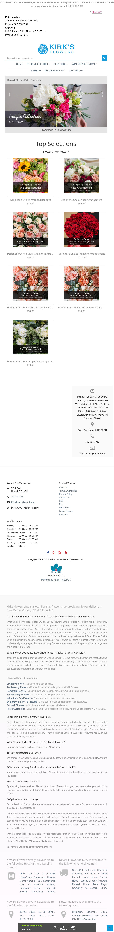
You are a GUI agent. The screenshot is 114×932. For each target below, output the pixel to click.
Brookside (77, 901)
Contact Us (64, 487)
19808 (30, 909)
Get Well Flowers (15, 695)
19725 (23, 909)
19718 (51, 905)
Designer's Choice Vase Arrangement (81, 189)
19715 (23, 905)
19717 (42, 905)
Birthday (35, 70)
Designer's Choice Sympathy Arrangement (30, 351)
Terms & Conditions (68, 480)
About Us (63, 477)
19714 (51, 901)
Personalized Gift (16, 698)
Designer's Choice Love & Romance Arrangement (30, 243)
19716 (32, 905)
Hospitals (63, 504)
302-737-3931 (17, 486)
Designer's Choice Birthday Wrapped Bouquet (30, 297)
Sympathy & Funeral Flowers (22, 691)
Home (19, 63)
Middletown (87, 905)
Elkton (104, 901)
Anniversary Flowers (18, 677)
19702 (23, 901)
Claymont (91, 901)
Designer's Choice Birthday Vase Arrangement (81, 297)
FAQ (61, 490)
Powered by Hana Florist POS (56, 569)
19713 (42, 901)
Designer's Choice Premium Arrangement (81, 243)
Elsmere (76, 905)
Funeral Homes (66, 500)
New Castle (101, 905)
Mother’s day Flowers (18, 684)
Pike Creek (77, 909)
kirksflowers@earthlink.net (23, 492)
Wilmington (89, 909)
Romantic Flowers (16, 680)
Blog (61, 494)
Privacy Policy (65, 484)
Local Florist (64, 497)
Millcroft (50, 874)
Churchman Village (43, 881)
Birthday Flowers (16, 673)
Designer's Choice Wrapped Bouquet (30, 189)
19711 (32, 901)
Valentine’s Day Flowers (19, 688)
